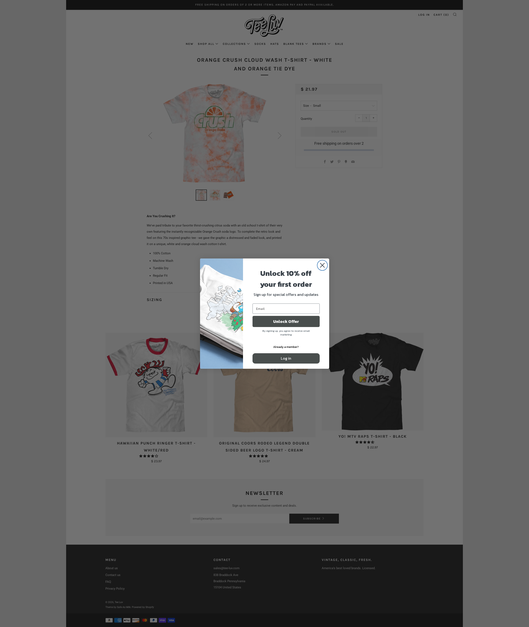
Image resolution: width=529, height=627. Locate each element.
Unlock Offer (286, 321)
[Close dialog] (322, 265)
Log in (286, 358)
